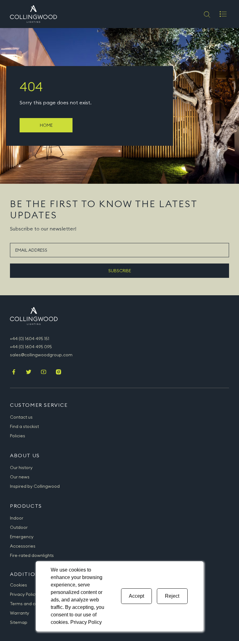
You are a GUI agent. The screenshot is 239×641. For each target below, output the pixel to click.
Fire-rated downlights (32, 555)
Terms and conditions (32, 603)
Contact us (21, 417)
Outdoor (19, 527)
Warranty (19, 613)
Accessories (22, 546)
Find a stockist (24, 426)
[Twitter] (28, 372)
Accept (136, 596)
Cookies (18, 585)
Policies (17, 436)
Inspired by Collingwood (35, 486)
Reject (172, 596)
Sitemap (18, 622)
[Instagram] (58, 372)
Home (46, 125)
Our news (20, 477)
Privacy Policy (24, 594)
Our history (21, 467)
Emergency (22, 536)
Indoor (16, 518)
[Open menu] (223, 14)
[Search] (206, 14)
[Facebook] (13, 372)
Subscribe (119, 270)
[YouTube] (43, 372)
